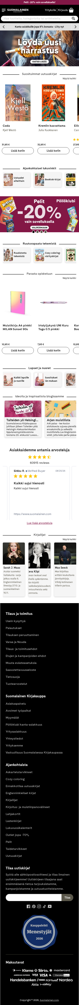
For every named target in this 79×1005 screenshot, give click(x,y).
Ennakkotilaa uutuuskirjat (23, 786)
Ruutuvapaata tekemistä (39, 243)
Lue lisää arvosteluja (39, 523)
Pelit (9, 842)
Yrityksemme (14, 745)
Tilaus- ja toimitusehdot (21, 649)
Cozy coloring (15, 779)
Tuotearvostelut (16, 684)
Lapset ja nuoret (39, 368)
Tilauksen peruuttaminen (22, 635)
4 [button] (45, 232)
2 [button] (37, 232)
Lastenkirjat (13, 821)
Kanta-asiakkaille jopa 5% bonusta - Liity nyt (39, 26)
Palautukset (14, 628)
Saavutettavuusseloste (21, 670)
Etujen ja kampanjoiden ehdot (26, 656)
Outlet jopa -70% (17, 835)
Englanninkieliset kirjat (21, 793)
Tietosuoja (13, 677)
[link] (39, 514)
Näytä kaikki (69, 78)
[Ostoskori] (71, 10)
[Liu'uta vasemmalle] (3, 26)
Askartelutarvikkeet (19, 772)
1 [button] (33, 232)
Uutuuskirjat (14, 856)
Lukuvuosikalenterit (19, 828)
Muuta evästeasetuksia (21, 663)
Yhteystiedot (14, 738)
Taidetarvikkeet (16, 849)
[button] (4, 10)
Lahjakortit (13, 814)
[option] (39, 26)
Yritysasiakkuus (16, 731)
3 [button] (41, 232)
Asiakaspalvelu (16, 703)
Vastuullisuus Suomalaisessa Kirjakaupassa (34, 752)
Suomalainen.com (49, 1000)
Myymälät (12, 717)
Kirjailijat (12, 800)
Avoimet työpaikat (18, 710)
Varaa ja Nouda (16, 642)
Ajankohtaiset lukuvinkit (39, 168)
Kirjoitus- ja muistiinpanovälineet (28, 807)
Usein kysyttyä (16, 621)
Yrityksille (50, 10)
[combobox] (39, 18)
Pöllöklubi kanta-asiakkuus (24, 724)
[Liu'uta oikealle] (75, 26)
